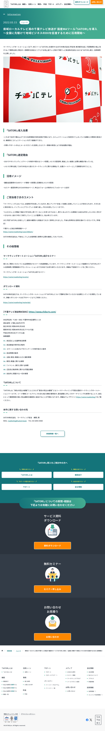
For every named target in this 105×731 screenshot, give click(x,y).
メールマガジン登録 (73, 682)
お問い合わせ (52, 636)
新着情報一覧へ (52, 433)
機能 (24, 4)
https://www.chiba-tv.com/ (42, 311)
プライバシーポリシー (28, 714)
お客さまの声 (29, 685)
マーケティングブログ (73, 678)
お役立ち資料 (71, 672)
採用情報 (91, 691)
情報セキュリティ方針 (11, 714)
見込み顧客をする (10, 685)
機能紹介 (78, 475)
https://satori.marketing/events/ (16, 277)
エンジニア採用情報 (95, 695)
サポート (51, 4)
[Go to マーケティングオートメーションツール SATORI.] (2, 651)
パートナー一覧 (50, 688)
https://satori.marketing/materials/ (17, 302)
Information (14, 14)
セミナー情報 (71, 675)
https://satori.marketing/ (86, 397)
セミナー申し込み (52, 589)
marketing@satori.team (17, 421)
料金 (45, 4)
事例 (39, 4)
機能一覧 (6, 694)
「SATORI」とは (15, 4)
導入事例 (27, 681)
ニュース (24, 22)
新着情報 (91, 682)
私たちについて (93, 675)
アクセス (91, 678)
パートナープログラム (52, 685)
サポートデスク (50, 675)
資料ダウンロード (52, 545)
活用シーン (32, 4)
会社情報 (67, 4)
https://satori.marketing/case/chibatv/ (18, 231)
